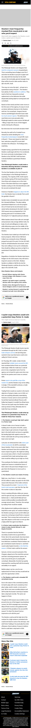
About (3, 697)
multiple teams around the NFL (18, 363)
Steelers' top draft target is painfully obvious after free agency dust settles (15, 281)
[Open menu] (2, 2)
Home (3, 303)
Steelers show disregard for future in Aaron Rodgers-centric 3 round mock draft (16, 285)
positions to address (19, 92)
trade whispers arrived (8, 352)
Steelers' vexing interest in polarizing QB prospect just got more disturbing (16, 290)
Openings (17, 697)
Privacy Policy (19, 705)
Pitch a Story (5, 705)
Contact (3, 700)
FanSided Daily (19, 702)
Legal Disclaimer (6, 711)
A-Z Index (4, 714)
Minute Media (9, 717)
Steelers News (9, 303)
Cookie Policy (19, 708)
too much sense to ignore (9, 116)
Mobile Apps (5, 702)
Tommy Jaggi (7, 40)
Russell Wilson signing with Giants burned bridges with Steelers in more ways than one (14, 276)
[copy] (11, 43)
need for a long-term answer (10, 70)
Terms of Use (5, 708)
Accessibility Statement (22, 711)
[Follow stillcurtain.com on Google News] (27, 297)
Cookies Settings (20, 714)
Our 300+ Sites (19, 700)
